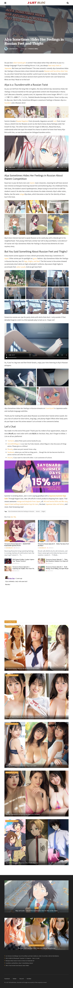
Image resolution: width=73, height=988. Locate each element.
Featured (31, 48)
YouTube (29, 978)
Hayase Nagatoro (22, 121)
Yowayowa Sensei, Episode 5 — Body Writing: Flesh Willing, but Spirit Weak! (57, 567)
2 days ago (17, 547)
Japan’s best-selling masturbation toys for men (21, 504)
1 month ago (50, 570)
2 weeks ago (16, 563)
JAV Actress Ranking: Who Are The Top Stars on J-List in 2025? (22, 668)
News (36, 908)
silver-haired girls (19, 63)
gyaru (35, 258)
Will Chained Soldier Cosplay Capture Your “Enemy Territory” (23, 560)
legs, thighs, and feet (32, 261)
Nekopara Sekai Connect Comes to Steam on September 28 (20, 960)
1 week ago (50, 547)
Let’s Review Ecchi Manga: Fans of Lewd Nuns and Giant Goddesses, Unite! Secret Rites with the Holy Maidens (32, 956)
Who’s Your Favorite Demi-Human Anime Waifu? (17, 965)
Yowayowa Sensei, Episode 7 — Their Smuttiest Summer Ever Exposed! (57, 560)
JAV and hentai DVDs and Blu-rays (55, 501)
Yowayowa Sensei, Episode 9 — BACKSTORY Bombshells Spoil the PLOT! (17, 544)
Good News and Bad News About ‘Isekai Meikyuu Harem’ (19, 963)
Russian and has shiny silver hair (55, 71)
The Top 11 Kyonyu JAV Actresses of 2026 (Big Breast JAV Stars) (23, 814)
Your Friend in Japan (12, 626)
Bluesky (10, 449)
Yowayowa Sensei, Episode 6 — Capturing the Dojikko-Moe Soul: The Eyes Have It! (23, 568)
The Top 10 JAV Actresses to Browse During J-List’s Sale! (21, 766)
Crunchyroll (49, 408)
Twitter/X (10, 441)
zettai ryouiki (20, 267)
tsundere (7, 103)
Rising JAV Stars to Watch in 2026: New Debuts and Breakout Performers (25, 717)
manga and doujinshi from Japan (28, 501)
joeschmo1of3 (14, 48)
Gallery (36, 48)
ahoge (22, 194)
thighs (43, 511)
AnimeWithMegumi (13, 444)
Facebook (10, 452)
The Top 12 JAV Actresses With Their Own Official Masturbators (36, 948)
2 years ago (24, 48)
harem (32, 183)
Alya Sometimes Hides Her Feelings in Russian (21, 511)
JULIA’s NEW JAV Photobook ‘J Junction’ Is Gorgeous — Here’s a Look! (22, 958)
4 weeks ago (16, 570)
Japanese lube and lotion (55, 504)
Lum (55, 121)
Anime (38, 511)
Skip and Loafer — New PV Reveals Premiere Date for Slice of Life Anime (36, 910)
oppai (6, 258)
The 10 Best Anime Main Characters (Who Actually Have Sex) (22, 863)
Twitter (14, 978)
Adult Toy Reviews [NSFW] (36, 945)
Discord (10, 457)
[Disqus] (36, 597)
